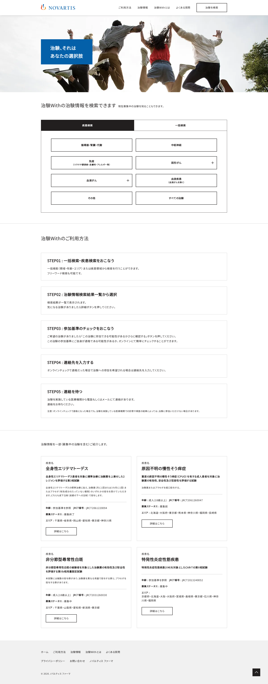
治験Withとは (162, 7)
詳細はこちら (61, 531)
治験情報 (142, 7)
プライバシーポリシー (53, 661)
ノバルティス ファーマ (101, 661)
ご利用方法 (124, 7)
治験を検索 (211, 7)
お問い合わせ (77, 661)
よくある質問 (183, 7)
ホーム (44, 652)
